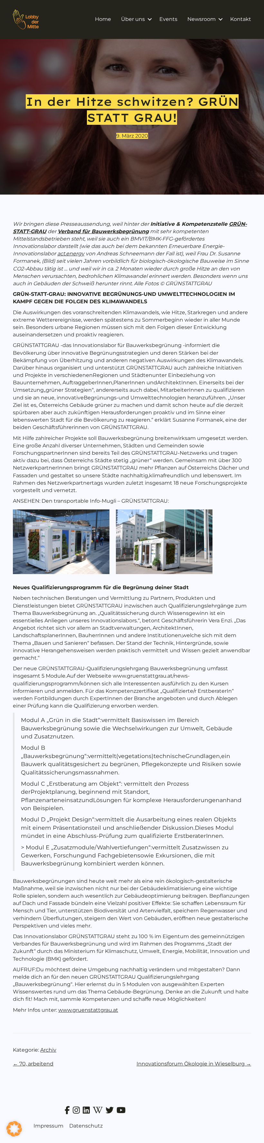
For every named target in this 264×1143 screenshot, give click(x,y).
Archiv (48, 1050)
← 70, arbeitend (33, 1064)
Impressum (48, 1126)
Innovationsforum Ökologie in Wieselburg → (194, 1064)
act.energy (70, 254)
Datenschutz (86, 1126)
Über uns (133, 19)
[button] (149, 19)
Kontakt (240, 19)
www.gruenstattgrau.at (88, 1010)
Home (103, 19)
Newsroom (201, 19)
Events (168, 19)
